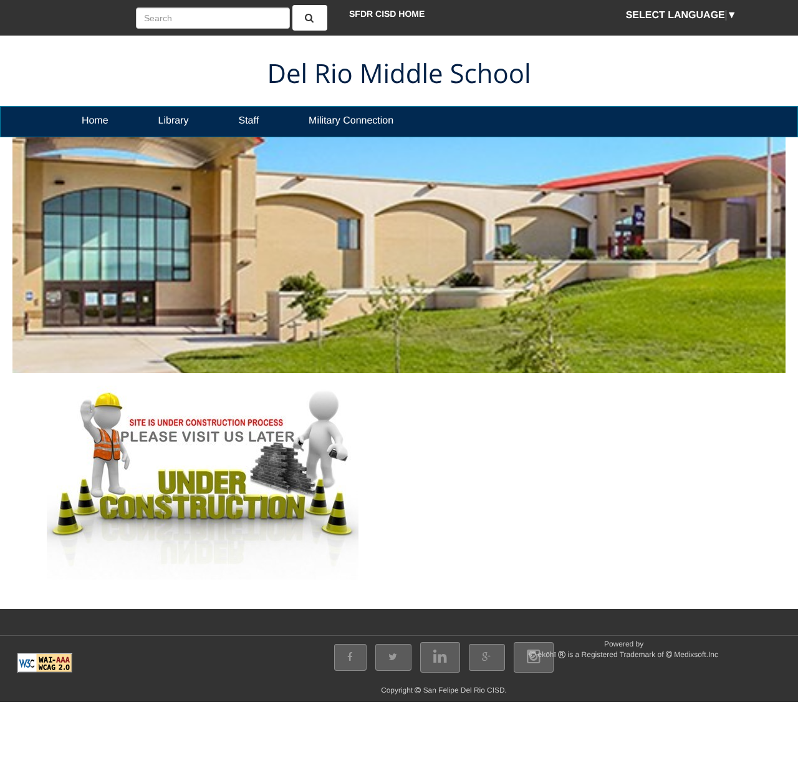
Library (173, 120)
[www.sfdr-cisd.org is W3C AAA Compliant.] (45, 663)
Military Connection (351, 120)
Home (95, 120)
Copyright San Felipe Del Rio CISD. (444, 690)
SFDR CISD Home (387, 14)
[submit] (310, 18)
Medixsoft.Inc (696, 654)
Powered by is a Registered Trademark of (628, 649)
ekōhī (547, 654)
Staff (248, 120)
